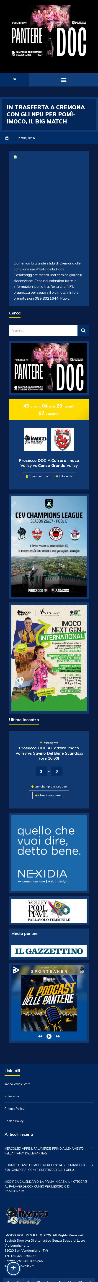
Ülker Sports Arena (50, 795)
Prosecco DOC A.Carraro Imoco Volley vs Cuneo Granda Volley (49, 463)
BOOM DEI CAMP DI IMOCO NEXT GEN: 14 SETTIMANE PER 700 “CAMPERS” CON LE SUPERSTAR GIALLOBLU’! (45, 1167)
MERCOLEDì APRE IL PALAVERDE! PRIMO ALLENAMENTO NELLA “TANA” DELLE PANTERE (44, 1151)
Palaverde (65, 476)
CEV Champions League (50, 786)
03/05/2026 (51, 743)
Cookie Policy (14, 1121)
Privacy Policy (14, 1108)
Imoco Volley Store (18, 1084)
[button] (13, 1268)
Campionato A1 (39, 476)
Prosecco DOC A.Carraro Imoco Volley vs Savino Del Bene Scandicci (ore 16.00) (49, 753)
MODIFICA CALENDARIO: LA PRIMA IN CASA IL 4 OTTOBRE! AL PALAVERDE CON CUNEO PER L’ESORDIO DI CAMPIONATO (46, 1186)
